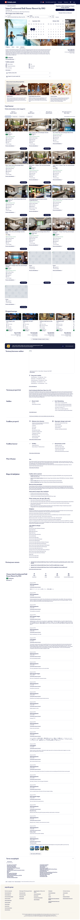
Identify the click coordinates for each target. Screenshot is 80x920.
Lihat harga (23, 148)
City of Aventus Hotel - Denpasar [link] (13, 867)
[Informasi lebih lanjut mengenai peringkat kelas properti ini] (11, 10)
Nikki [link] (8, 872)
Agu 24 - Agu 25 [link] (13, 113)
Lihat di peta (32, 372)
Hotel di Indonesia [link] (8, 892)
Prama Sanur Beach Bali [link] (11, 866)
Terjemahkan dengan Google (35, 587)
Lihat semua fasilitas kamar (34, 453)
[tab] (9, 861)
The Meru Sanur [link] (10, 869)
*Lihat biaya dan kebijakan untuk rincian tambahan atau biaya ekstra (41, 416)
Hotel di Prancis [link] (7, 909)
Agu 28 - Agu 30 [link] (49, 113)
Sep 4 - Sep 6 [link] (66, 113)
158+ (72, 44)
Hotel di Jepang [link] (7, 898)
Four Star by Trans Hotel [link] (12, 864)
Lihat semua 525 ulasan (35, 853)
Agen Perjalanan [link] (36, 899)
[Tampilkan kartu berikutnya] (74, 325)
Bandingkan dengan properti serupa (41, 339)
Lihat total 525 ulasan (10, 59)
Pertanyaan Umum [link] (22, 894)
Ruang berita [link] (36, 895)
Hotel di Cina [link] (7, 906)
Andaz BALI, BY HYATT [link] (44, 864)
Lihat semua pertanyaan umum (35, 569)
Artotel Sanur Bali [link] (43, 875)
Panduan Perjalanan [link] (66, 896)
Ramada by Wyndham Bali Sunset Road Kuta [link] (48, 872)
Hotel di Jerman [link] (7, 902)
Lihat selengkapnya (33, 386)
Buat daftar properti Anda (51, 2)
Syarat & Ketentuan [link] (51, 892)
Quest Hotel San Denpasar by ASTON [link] (14, 875)
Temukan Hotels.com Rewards (65, 12)
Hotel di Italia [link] (7, 904)
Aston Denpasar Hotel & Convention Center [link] (15, 870)
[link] (65, 17)
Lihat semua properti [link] (11, 5)
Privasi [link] (49, 894)
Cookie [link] (49, 896)
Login (74, 2)
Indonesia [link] (9, 881)
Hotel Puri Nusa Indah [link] (11, 865)
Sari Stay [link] (8, 871)
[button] (34, 27)
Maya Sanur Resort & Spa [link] (45, 874)
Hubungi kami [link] (21, 896)
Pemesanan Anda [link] (22, 892)
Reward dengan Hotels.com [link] (67, 898)
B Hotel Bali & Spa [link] (43, 871)
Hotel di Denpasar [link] (17, 881)
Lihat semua (8, 70)
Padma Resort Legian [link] (44, 867)
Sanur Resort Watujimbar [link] (12, 873)
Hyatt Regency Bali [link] (43, 876)
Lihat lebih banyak (32, 412)
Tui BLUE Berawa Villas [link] (44, 870)
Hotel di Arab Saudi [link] (8, 900)
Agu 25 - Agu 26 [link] (31, 113)
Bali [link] (13, 881)
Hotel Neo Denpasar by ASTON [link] (46, 873)
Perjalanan (66, 2)
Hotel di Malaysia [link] (8, 894)
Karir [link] (63, 894)
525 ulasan (8, 580)
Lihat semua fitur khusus (34, 467)
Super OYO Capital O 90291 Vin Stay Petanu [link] (48, 869)
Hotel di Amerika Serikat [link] (9, 896)
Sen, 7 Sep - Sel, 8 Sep (34, 17)
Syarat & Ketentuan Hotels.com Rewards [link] (53, 902)
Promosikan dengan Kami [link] (38, 897)
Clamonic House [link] (10, 876)
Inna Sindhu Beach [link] (43, 865)
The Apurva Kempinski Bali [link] (12, 877)
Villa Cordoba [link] (42, 866)
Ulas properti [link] (21, 898)
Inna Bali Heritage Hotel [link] (12, 874)
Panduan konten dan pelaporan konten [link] (53, 899)
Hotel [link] (6, 881)
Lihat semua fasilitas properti (35, 439)
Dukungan (60, 2)
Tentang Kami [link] (65, 892)
